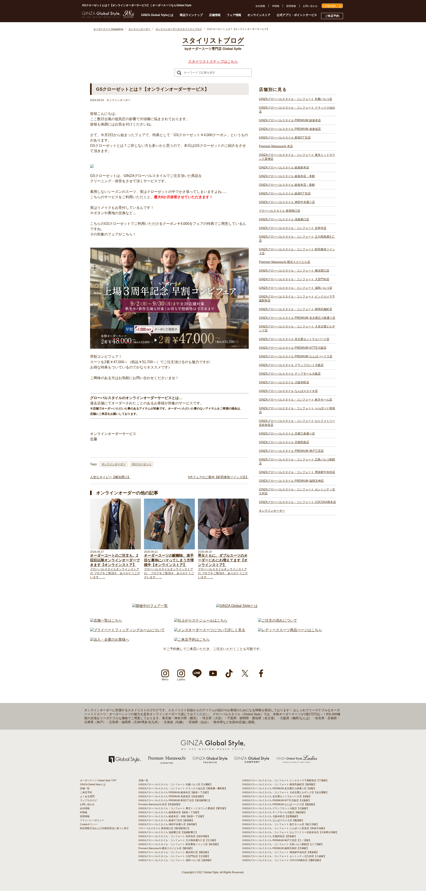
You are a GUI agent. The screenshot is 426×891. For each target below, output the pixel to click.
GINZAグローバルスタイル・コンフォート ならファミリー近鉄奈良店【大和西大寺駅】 (290, 832)
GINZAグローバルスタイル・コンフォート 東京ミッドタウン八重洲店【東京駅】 (182, 808)
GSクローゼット (142, 464)
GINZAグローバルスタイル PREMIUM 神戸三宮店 (291, 450)
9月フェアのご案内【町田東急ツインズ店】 (218, 477)
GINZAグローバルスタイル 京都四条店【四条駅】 (269, 836)
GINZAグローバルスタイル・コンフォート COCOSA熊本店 (297, 502)
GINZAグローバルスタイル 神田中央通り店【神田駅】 (168, 824)
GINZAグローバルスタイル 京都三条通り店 (287, 433)
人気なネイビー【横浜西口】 (110, 477)
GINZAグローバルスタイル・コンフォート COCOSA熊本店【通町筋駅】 (282, 860)
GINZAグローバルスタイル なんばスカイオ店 (288, 391)
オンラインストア (258, 15)
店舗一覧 (85, 788)
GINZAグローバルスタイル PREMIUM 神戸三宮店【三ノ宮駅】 (276, 840)
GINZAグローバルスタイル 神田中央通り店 (287, 202)
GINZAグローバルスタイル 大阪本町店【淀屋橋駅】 (270, 816)
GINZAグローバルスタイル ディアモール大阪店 (290, 373)
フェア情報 (234, 15)
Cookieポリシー (88, 824)
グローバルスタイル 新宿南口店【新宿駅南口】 (164, 828)
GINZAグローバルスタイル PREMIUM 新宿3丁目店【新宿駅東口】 (174, 800)
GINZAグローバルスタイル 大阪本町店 (284, 382)
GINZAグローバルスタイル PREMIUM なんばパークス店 (295, 356)
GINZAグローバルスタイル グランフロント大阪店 (291, 365)
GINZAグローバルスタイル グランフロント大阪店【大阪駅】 (275, 808)
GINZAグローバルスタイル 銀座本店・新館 (287, 184)
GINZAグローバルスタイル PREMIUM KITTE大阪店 (292, 347)
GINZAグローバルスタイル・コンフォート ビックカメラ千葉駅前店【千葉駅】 (285, 780)
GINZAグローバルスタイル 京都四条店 (284, 442)
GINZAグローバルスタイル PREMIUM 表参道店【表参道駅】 (171, 796)
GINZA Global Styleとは (157, 15)
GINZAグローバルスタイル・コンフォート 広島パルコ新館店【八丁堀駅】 (283, 844)
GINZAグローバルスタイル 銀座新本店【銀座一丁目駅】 (169, 812)
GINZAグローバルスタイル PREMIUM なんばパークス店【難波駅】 (279, 804)
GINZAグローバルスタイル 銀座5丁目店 (285, 193)
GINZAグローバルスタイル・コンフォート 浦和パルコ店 (295, 288)
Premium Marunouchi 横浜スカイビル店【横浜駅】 (166, 848)
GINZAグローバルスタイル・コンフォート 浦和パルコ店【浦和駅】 (175, 860)
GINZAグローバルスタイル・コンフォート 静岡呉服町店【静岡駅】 (279, 784)
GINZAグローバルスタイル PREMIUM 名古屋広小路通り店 (297, 317)
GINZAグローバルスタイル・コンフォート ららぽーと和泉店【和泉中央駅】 (284, 828)
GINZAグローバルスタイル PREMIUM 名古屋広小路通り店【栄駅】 (279, 788)
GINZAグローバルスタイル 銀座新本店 (284, 167)
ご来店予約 (332, 16)
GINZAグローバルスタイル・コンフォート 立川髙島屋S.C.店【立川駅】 (177, 840)
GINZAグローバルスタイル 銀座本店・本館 (287, 176)
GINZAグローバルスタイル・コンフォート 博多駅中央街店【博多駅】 (280, 852)
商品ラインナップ (191, 15)
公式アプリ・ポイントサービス (297, 15)
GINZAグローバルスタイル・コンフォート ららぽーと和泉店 (297, 410)
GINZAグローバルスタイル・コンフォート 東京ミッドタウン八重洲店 (297, 157)
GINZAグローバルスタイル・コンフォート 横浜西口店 (294, 270)
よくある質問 (87, 796)
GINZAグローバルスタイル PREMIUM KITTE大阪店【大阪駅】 (276, 800)
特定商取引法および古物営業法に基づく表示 (104, 828)
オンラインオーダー (114, 464)
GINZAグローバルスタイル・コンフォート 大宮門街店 (294, 279)
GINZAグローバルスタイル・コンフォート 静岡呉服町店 (295, 309)
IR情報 (275, 6)
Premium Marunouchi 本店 (276, 146)
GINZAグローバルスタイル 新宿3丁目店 (285, 137)
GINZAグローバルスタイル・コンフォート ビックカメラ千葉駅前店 (297, 298)
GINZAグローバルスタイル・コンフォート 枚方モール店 (295, 399)
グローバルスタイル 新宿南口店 (279, 210)
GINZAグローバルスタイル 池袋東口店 (284, 219)
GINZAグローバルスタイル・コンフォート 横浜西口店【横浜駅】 (174, 852)
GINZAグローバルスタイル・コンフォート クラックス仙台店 (297, 109)
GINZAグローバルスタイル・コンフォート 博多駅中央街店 (297, 472)
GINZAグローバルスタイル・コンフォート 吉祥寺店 (292, 228)
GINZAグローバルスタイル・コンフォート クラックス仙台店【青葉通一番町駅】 (182, 788)
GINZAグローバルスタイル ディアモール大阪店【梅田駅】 (274, 812)
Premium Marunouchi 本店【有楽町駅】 (159, 804)
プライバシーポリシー (92, 820)
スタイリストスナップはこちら (213, 61)
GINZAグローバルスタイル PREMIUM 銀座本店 (290, 120)
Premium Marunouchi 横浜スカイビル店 (284, 262)
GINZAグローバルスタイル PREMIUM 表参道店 (290, 129)
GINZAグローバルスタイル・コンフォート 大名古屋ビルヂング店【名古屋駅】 (285, 792)
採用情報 (291, 6)
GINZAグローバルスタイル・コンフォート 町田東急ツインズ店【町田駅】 (179, 844)
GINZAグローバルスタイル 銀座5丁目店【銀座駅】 (166, 820)
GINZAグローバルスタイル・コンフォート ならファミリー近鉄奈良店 (297, 423)
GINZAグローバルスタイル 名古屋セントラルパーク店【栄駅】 (277, 796)
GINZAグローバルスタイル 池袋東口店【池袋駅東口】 (168, 832)
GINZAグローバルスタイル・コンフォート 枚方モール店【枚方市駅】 (280, 824)
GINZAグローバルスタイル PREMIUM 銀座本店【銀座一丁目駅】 (174, 792)
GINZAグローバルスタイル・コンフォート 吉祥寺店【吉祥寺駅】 (174, 836)
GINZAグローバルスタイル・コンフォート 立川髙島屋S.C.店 (297, 238)
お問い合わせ (310, 6)
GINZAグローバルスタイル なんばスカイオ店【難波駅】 (273, 820)
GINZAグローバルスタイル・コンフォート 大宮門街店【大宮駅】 (174, 856)
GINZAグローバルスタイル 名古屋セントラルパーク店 (294, 339)
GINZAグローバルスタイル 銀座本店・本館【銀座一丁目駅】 (171, 816)
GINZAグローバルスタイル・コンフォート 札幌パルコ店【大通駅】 (175, 784)
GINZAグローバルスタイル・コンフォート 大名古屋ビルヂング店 (297, 328)
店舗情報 (215, 15)
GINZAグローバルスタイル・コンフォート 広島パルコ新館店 (297, 461)
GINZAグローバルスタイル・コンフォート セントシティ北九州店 (297, 491)
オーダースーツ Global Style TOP (98, 780)
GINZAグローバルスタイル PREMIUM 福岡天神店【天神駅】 (275, 848)
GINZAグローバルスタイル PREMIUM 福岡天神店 (291, 480)
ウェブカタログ (88, 800)
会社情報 (260, 6)
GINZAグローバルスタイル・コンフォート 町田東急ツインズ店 (297, 251)
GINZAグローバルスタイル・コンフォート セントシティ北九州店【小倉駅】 (284, 856)
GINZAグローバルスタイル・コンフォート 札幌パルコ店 (295, 99)
